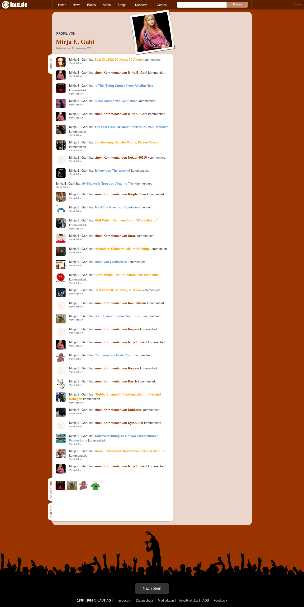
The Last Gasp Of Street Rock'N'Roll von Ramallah (131, 127)
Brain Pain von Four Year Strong (118, 316)
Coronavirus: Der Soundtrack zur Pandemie (127, 275)
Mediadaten (166, 600)
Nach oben (152, 588)
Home (62, 5)
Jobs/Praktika (188, 600)
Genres (162, 5)
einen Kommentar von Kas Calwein (120, 303)
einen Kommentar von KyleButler (119, 423)
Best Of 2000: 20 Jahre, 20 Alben (118, 290)
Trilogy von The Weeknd (112, 170)
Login (298, 4)
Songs (122, 5)
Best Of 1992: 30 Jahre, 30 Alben (118, 59)
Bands (91, 5)
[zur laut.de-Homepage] (19, 4)
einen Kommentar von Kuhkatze (118, 410)
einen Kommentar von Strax (115, 236)
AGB (205, 600)
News (76, 5)
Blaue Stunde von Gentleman (116, 101)
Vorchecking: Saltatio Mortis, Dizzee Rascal (126, 142)
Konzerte (141, 5)
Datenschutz (144, 600)
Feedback (220, 600)
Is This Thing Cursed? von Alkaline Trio (124, 85)
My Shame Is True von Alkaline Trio (107, 183)
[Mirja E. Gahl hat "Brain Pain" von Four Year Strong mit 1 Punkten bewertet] (72, 489)
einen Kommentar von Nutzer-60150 (121, 157)
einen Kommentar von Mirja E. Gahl (121, 72)
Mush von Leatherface (111, 262)
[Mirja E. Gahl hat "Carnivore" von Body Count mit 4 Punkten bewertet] (83, 489)
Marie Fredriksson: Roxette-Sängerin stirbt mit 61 (131, 451)
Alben (107, 5)
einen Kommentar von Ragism (117, 329)
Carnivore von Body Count (114, 355)
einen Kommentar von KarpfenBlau (120, 194)
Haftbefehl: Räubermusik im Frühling (122, 249)
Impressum (123, 600)
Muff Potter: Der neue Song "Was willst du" (126, 220)
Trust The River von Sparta (114, 207)
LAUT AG (104, 600)
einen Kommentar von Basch (116, 381)
